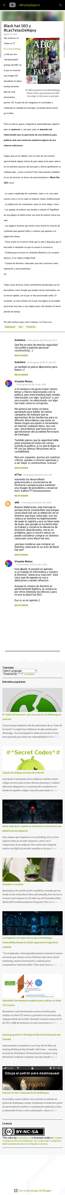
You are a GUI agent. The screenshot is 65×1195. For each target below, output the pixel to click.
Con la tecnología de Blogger (34, 1190)
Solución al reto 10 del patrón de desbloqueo (25, 1093)
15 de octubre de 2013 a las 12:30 (31, 564)
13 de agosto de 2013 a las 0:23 (41, 362)
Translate (29, 674)
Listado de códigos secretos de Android (23, 772)
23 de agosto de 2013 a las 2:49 (37, 475)
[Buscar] (60, 5)
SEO (21, 327)
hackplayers (24, 1137)
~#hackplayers (29, 5)
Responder (21, 355)
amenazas (10, 327)
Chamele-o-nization (12, 884)
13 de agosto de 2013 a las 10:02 (31, 384)
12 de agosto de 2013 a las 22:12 (42, 340)
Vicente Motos (23, 381)
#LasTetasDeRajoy (12, 49)
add (17, 502)
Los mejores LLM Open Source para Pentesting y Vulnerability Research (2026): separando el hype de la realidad (30, 942)
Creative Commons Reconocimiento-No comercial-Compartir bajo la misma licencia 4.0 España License (32, 1140)
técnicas (30, 327)
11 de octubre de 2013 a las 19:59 (35, 502)
